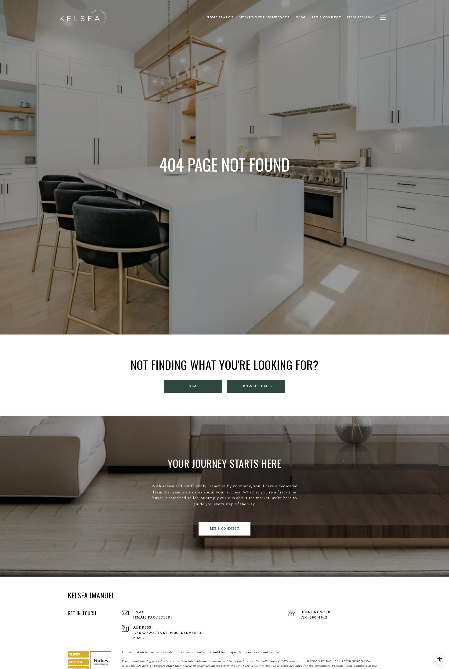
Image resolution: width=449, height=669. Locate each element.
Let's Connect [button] (224, 529)
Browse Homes (256, 386)
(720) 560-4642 (313, 617)
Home (193, 386)
